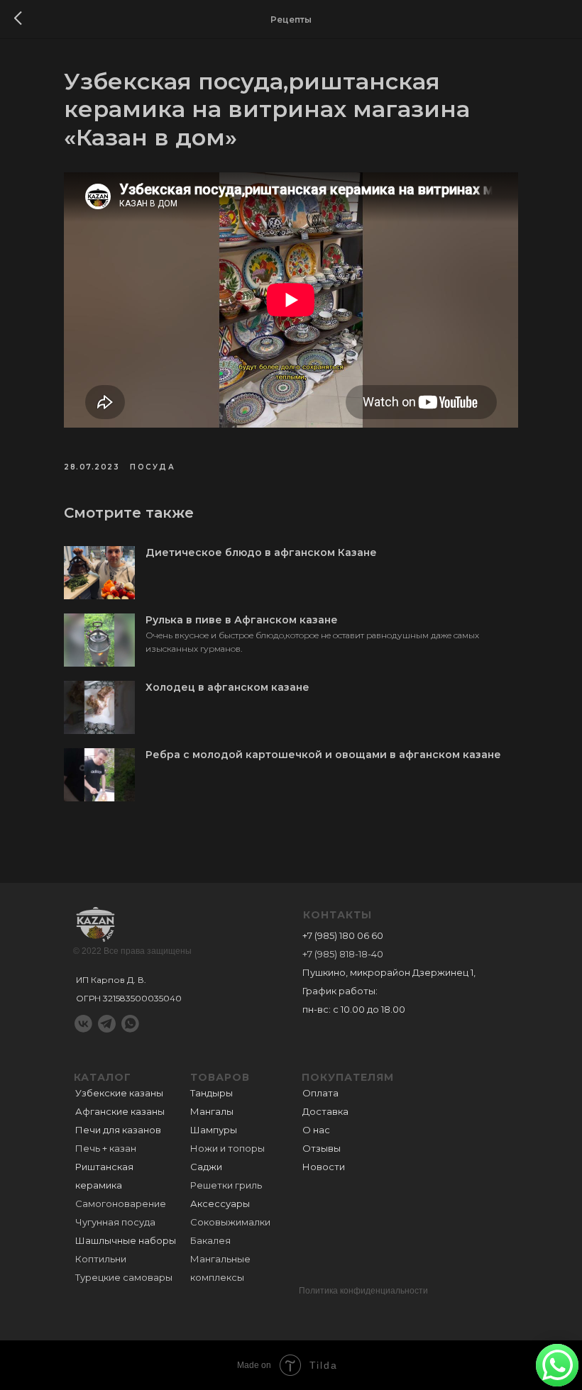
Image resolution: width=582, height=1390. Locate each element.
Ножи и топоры (227, 1148)
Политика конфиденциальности (363, 1291)
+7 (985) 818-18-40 (342, 954)
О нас (316, 1129)
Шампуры (213, 1129)
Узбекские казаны (119, 1093)
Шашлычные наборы (125, 1240)
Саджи (206, 1166)
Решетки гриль (226, 1185)
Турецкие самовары (123, 1277)
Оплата (320, 1093)
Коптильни (100, 1258)
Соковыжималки (230, 1222)
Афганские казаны (120, 1111)
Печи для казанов (118, 1129)
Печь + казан (105, 1148)
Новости (323, 1166)
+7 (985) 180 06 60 (342, 935)
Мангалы (212, 1111)
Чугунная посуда (115, 1222)
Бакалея (210, 1240)
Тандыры (211, 1093)
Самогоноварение (120, 1203)
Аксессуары (220, 1203)
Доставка (325, 1111)
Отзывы (321, 1148)
